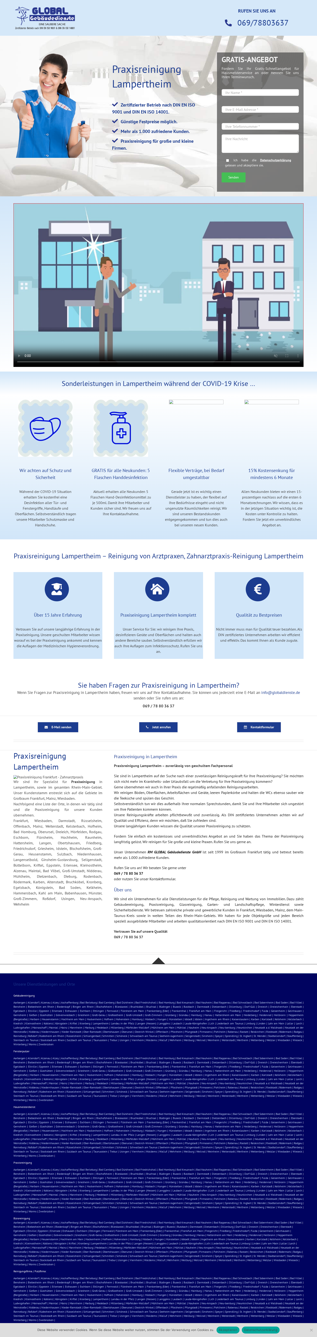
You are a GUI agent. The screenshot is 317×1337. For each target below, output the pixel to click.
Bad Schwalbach (242, 1002)
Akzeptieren (228, 1330)
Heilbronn (280, 1015)
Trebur (113, 1040)
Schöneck (121, 1036)
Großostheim (115, 1015)
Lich (211, 1023)
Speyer (219, 1036)
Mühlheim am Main (163, 1027)
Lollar (290, 1023)
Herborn (34, 1019)
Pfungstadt (191, 1031)
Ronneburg (19, 1036)
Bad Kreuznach (185, 1002)
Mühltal (181, 1027)
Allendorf (33, 1002)
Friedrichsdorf (251, 1011)
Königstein (61, 1023)
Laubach (177, 1023)
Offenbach (162, 1031)
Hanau (208, 1015)
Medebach (102, 1027)
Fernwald (112, 1011)
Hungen (162, 1019)
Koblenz (48, 1023)
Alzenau (45, 1002)
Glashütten (46, 1015)
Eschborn (85, 1011)
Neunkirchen (244, 1027)
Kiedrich (18, 1023)
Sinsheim (207, 1036)
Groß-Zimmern (153, 1015)
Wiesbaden (284, 1040)
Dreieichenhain (279, 1006)
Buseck (177, 1006)
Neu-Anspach (209, 1027)
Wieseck (297, 1040)
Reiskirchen (257, 1031)
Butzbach (189, 1006)
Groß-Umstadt (134, 1015)
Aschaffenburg (69, 1002)
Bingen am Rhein (83, 1006)
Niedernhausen (50, 1031)
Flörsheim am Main (132, 1011)
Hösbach (150, 1019)
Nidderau (34, 1031)
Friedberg (235, 1011)
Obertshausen (111, 1031)
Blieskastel (121, 1006)
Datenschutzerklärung (275, 160)
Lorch (299, 1023)
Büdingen (164, 1006)
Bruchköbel (137, 1006)
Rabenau (233, 1031)
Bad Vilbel (296, 1002)
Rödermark (285, 1031)
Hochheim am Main (72, 1019)
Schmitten (108, 1036)
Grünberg (170, 1015)
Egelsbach (19, 1011)
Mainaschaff (39, 1027)
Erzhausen (71, 1011)
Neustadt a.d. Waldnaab (268, 1027)
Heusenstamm (50, 1019)
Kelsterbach (295, 1019)
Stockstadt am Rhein (52, 1040)
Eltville (32, 1011)
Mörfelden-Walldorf (137, 1027)
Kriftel (73, 1023)
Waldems (151, 1040)
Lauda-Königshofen (195, 1023)
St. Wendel (260, 1036)
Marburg (89, 1027)
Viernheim (138, 1040)
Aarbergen (19, 1002)
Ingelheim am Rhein (217, 1019)
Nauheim (193, 1027)
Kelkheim (280, 1019)
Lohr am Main (276, 1023)
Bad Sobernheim (264, 1002)
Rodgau (298, 1031)
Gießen (33, 1015)
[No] (311, 1330)
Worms (32, 1044)
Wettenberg (257, 1040)
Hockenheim (94, 1019)
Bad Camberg (106, 1002)
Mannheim (76, 1027)
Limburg (250, 1023)
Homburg (137, 1019)
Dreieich (263, 1006)
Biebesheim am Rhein (41, 1006)
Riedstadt (271, 1031)
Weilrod (200, 1040)
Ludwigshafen (21, 1027)
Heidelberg (250, 1015)
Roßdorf (32, 1036)
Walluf (163, 1040)
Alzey (55, 1002)
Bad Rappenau (222, 1002)
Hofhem (108, 1019)
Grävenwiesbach (65, 1015)
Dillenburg (235, 1006)
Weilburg (189, 1040)
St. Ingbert (246, 1036)
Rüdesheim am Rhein (51, 1036)
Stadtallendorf (276, 1036)
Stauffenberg (294, 1036)
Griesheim (84, 1015)
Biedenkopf (63, 1006)
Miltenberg (117, 1027)
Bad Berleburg (88, 1002)
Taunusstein (100, 1040)
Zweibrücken (46, 1044)
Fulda (265, 1011)
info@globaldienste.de (280, 692)
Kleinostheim (33, 1023)
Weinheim (213, 1040)
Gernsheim (19, 1015)
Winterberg (19, 1044)
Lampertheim (101, 1023)
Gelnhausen (295, 1011)
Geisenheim (278, 1011)
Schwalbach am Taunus (143, 1036)
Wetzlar (270, 1040)
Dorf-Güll (249, 1006)
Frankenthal (179, 1011)
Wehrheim (175, 1040)
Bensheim (19, 1006)
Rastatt (244, 1031)
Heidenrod (265, 1015)
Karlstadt (267, 1019)
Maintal (53, 1027)
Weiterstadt (228, 1040)
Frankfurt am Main (200, 1011)
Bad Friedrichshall (146, 1002)
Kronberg (85, 1023)
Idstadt (188, 1019)
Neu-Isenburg (227, 1027)
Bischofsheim (104, 1006)
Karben (255, 1019)
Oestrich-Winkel (144, 1031)
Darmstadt (203, 1006)
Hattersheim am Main (228, 1015)
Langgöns (164, 1023)
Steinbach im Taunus (25, 1040)
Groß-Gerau (98, 1015)
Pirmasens (206, 1031)
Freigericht (220, 1011)
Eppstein (44, 1011)
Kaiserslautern (240, 1019)
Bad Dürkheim (124, 1002)
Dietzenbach (219, 1006)
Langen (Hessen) (146, 1023)
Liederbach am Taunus (230, 1023)
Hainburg (196, 1015)
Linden (261, 1023)
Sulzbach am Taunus (79, 1040)
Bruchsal (151, 1006)
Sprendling (231, 1036)
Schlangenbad (91, 1036)
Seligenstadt (192, 1036)
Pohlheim (220, 1031)
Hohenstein (122, 1019)
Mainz (63, 1027)
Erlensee (57, 1011)
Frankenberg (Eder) (158, 1011)
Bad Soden (282, 1002)
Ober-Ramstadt (92, 1031)
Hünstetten (175, 1019)
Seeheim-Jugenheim (171, 1036)
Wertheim (242, 1040)
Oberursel (127, 1031)
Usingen (124, 1040)
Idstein (199, 1019)
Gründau (183, 1015)
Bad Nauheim (204, 1002)
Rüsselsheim (73, 1036)
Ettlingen (98, 1011)
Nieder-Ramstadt (71, 1031)
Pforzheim (177, 1031)
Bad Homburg (167, 1002)
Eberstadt (296, 1006)
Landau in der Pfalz (122, 1023)
